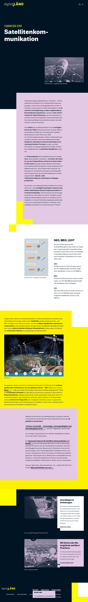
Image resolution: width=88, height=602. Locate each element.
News (6, 390)
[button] (9, 19)
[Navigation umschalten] (82, 4)
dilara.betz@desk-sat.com (41, 468)
